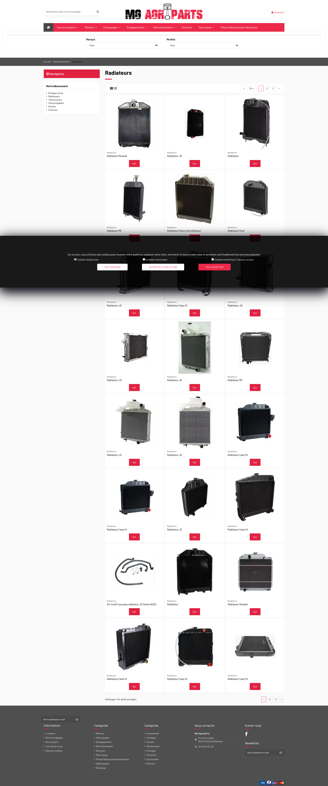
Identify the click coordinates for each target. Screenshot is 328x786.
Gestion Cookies (54, 750)
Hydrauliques (102, 763)
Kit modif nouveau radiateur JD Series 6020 (131, 604)
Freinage (150, 750)
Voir (134, 163)
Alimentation (153, 746)
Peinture (150, 763)
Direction (100, 750)
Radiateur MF (114, 230)
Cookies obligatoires (87, 259)
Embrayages (102, 737)
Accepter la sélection (163, 267)
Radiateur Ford (236, 230)
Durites (52, 106)
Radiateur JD (174, 155)
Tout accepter (214, 267)
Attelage (151, 737)
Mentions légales (54, 737)
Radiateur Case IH (177, 305)
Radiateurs (54, 96)
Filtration (151, 754)
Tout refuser (112, 267)
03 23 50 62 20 (206, 746)
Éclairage (101, 767)
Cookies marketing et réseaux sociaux (234, 259)
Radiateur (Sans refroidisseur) (184, 230)
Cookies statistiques (156, 259)
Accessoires (152, 733)
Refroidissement (57, 86)
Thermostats (55, 99)
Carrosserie (152, 759)
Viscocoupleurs (56, 102)
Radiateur (233, 155)
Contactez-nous (54, 746)
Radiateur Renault (117, 155)
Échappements (104, 741)
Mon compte (52, 741)
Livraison (50, 733)
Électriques (102, 754)
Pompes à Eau (55, 93)
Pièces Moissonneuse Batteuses (112, 759)
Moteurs (100, 733)
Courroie (52, 109)
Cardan (150, 741)
